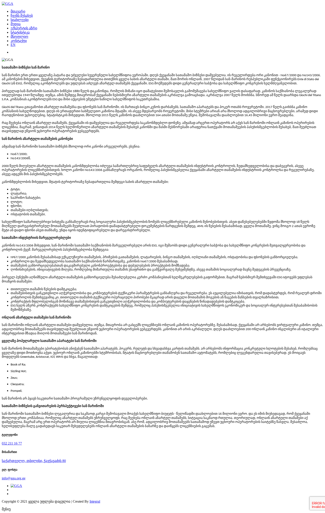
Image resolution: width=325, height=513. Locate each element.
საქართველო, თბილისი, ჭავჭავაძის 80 (34, 461)
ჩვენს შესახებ (22, 15)
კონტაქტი (19, 41)
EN (13, 45)
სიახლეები (20, 20)
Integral (95, 501)
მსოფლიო (19, 36)
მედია (16, 24)
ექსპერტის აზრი (24, 28)
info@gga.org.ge (13, 478)
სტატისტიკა (20, 32)
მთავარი (18, 11)
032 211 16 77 (12, 443)
